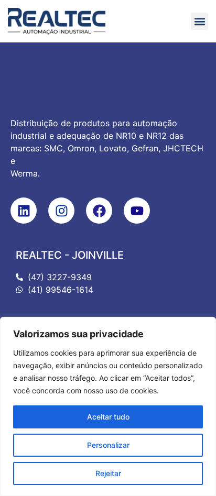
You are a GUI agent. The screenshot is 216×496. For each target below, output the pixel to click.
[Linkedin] (23, 210)
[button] (199, 21)
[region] (108, 406)
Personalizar (108, 444)
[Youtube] (137, 210)
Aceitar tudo (108, 416)
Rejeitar (108, 473)
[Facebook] (99, 210)
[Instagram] (61, 210)
